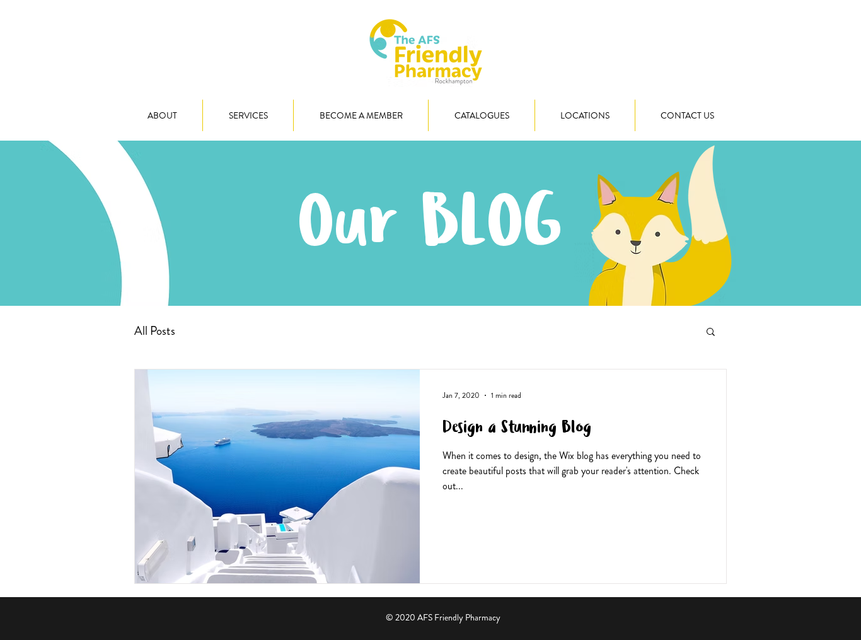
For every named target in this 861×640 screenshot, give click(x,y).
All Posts (154, 331)
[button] (711, 332)
